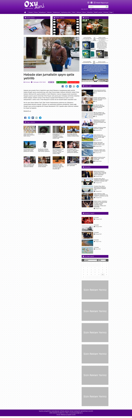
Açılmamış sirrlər (66, 12)
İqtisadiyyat (42, 12)
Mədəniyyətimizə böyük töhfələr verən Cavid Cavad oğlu (99, 158)
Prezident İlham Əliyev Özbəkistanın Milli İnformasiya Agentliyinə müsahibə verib (101, 180)
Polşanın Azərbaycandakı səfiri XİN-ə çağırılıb (100, 128)
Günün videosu (41, 133)
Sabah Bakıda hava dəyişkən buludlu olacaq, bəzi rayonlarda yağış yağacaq (100, 136)
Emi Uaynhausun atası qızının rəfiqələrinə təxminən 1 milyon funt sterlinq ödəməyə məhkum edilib (58, 151)
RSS (67, 413)
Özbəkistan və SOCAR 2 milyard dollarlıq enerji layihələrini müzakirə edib (100, 121)
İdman (84, 12)
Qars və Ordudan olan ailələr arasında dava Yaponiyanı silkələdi (29, 165)
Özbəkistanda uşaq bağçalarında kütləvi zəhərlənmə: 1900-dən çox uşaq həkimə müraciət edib (58, 166)
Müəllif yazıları (98, 12)
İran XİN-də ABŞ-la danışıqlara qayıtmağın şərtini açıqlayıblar (99, 106)
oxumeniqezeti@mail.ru (76, 413)
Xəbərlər (49, 12)
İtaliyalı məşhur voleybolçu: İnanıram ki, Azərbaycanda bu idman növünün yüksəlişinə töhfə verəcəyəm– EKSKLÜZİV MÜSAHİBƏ (100, 204)
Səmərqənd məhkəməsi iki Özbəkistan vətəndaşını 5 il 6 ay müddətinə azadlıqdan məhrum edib (58, 136)
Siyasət (30, 12)
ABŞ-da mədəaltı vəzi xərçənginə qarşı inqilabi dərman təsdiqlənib (99, 113)
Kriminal (106, 12)
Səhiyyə (79, 12)
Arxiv (96, 9)
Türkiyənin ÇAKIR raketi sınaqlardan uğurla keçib (99, 150)
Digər (111, 12)
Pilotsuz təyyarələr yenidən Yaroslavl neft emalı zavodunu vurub (99, 143)
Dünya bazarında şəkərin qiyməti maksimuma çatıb (100, 91)
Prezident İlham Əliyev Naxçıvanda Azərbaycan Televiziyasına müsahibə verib (100, 188)
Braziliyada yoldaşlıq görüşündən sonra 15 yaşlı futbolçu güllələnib (44, 150)
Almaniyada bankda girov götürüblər (72, 165)
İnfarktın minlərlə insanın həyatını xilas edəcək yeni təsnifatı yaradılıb (100, 98)
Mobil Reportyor (102, 3)
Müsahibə (90, 12)
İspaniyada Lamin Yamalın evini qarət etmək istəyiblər (42, 165)
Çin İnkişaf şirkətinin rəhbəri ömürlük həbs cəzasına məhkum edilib (73, 135)
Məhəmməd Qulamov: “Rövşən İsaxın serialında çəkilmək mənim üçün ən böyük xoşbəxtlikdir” (100, 173)
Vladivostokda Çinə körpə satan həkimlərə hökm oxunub (29, 135)
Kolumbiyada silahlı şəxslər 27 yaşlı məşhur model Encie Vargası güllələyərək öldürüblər (73, 150)
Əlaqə (106, 9)
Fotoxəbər (96, 217)
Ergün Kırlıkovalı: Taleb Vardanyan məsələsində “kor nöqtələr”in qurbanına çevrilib (101, 195)
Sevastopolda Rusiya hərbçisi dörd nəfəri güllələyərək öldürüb (29, 150)
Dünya (36, 12)
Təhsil (73, 12)
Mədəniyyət (56, 12)
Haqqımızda (101, 9)
